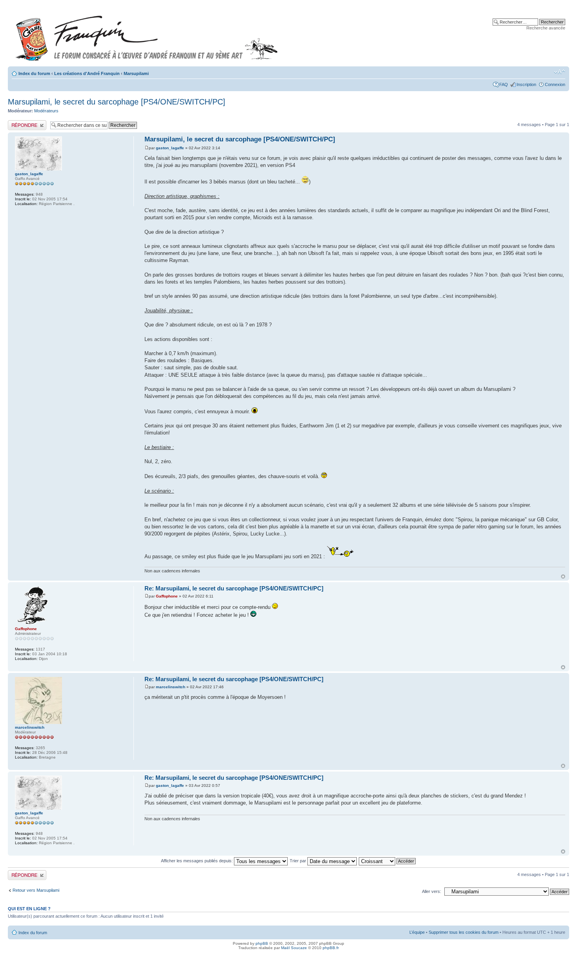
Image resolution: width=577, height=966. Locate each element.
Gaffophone (167, 596)
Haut (563, 576)
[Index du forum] (147, 35)
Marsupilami (136, 73)
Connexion (555, 84)
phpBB (262, 943)
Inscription (526, 84)
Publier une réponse (27, 122)
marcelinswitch (170, 687)
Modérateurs (46, 110)
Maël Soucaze (294, 948)
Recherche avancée (545, 28)
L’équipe (417, 932)
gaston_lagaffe (170, 148)
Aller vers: (431, 891)
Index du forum (34, 73)
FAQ (503, 84)
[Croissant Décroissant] (387, 860)
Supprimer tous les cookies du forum (463, 932)
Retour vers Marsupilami (36, 890)
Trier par (298, 860)
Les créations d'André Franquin (87, 73)
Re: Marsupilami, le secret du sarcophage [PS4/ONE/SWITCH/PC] (233, 588)
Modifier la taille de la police (559, 71)
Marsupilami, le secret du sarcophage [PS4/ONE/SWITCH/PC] (116, 101)
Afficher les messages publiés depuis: (197, 860)
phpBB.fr (331, 948)
